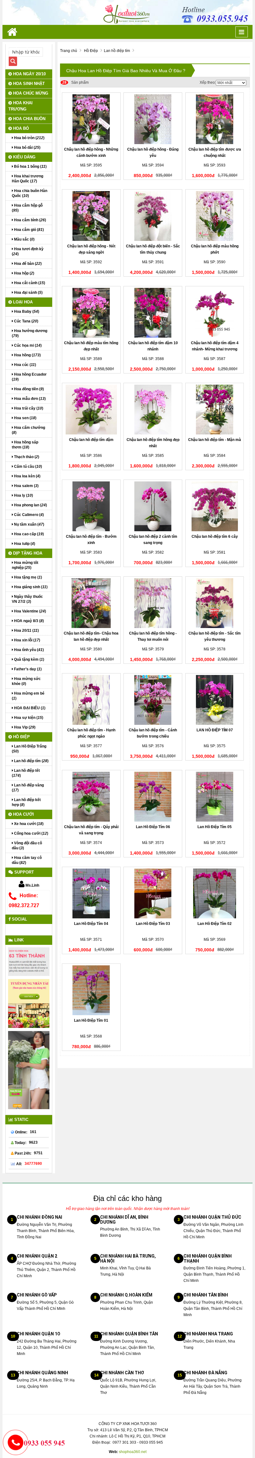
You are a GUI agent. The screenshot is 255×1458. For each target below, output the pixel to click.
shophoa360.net (132, 1452)
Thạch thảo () (26, 457)
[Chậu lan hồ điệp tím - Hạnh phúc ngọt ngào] (91, 700)
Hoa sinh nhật (28, 83)
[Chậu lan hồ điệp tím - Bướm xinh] (91, 506)
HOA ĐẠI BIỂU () (29, 708)
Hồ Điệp (21, 736)
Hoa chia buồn (28, 118)
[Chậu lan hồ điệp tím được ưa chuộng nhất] (214, 119)
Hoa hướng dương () (29, 333)
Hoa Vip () (24, 727)
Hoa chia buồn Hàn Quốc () (29, 193)
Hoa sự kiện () (28, 717)
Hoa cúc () (24, 365)
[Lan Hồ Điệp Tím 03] (152, 893)
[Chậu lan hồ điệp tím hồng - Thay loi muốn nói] (152, 603)
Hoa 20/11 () (26, 630)
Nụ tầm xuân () (28, 524)
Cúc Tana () (25, 321)
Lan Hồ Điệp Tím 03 (153, 923)
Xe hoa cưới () (28, 824)
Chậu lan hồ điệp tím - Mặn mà (214, 440)
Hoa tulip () (24, 543)
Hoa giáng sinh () (30, 587)
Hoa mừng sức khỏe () (26, 681)
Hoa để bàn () (27, 263)
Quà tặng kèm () (28, 659)
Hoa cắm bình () (29, 220)
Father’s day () (27, 669)
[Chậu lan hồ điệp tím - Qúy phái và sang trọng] (91, 797)
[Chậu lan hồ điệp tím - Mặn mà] (214, 409)
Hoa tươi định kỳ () (28, 251)
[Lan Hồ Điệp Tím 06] (152, 797)
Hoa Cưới (23, 814)
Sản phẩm (75, 82)
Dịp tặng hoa (27, 553)
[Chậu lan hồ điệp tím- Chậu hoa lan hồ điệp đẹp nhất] (91, 603)
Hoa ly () (23, 495)
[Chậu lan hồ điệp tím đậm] (91, 409)
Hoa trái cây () (28, 408)
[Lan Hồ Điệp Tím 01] (91, 990)
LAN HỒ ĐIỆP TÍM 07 (215, 730)
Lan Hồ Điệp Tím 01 (91, 1020)
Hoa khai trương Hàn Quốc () (27, 178)
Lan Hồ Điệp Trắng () (29, 748)
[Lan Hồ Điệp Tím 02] (214, 893)
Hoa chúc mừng (30, 93)
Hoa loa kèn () (26, 476)
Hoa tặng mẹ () (27, 577)
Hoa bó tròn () (28, 138)
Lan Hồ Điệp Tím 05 (214, 827)
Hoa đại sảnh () (28, 292)
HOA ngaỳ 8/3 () (28, 621)
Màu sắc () (24, 239)
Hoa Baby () (26, 311)
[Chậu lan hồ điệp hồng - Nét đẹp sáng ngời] (91, 216)
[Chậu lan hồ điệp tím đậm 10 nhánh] (152, 313)
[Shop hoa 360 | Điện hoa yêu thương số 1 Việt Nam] (127, 12)
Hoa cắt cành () (29, 283)
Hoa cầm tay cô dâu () (27, 860)
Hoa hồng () (27, 355)
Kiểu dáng (23, 157)
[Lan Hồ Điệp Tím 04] (91, 893)
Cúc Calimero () (28, 515)
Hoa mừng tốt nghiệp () (25, 565)
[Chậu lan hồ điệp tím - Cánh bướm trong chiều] (152, 700)
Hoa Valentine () (29, 611)
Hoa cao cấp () (28, 534)
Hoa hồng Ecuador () (29, 377)
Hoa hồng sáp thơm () (25, 444)
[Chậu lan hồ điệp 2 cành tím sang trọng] (152, 506)
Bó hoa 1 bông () (30, 166)
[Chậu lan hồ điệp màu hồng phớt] (214, 216)
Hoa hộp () (23, 273)
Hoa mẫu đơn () (29, 398)
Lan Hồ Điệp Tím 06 (153, 827)
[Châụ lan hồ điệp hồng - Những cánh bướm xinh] (91, 119)
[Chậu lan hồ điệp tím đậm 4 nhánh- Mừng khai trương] (214, 313)
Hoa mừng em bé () (28, 696)
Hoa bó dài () (26, 147)
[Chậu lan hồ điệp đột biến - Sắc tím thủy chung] (152, 216)
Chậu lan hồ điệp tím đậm (91, 440)
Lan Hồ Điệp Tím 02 (214, 923)
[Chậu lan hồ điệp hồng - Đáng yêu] (152, 119)
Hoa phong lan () (30, 505)
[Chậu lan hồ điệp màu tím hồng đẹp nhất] (91, 313)
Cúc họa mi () (27, 345)
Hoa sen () (24, 418)
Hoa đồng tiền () (28, 389)
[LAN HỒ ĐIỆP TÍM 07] (214, 700)
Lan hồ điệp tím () (31, 761)
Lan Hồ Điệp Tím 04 (91, 923)
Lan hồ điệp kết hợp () (26, 802)
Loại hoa (22, 302)
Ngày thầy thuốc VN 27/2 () (27, 599)
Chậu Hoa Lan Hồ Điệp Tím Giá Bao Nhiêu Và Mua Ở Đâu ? (125, 70)
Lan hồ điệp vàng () (28, 787)
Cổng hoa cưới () (30, 833)
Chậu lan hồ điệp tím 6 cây (215, 536)
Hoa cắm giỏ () (28, 229)
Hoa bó (20, 128)
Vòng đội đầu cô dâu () (27, 845)
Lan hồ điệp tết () (26, 773)
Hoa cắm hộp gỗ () (27, 208)
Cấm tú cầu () (27, 466)
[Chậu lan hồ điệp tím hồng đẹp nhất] (152, 409)
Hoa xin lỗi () (26, 640)
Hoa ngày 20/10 (29, 74)
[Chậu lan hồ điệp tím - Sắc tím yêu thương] (214, 603)
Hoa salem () (26, 486)
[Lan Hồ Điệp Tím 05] (214, 797)
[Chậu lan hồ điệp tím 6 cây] (214, 506)
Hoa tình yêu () (28, 650)
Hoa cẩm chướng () (28, 430)
